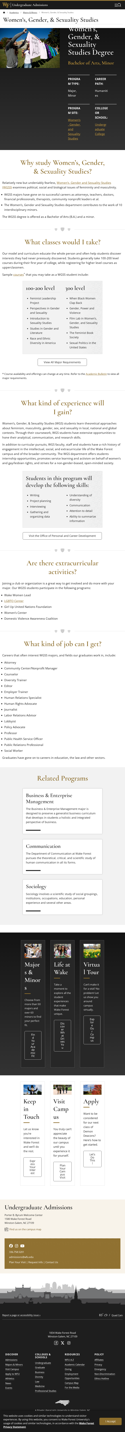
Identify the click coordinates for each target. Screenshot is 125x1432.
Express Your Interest (33, 1167)
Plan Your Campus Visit (63, 1171)
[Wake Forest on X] (62, 1343)
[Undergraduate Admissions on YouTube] (22, 1245)
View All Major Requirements (62, 362)
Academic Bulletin (96, 374)
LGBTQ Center (14, 601)
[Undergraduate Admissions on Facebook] (11, 1245)
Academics (14, 12)
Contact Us (51, 1262)
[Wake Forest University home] (5, 5)
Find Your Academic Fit (33, 1045)
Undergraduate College (100, 129)
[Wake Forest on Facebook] (56, 1343)
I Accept (110, 1421)
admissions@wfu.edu (21, 1257)
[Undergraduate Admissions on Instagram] (16, 1245)
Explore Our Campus (92, 1029)
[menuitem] (6, 12)
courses (18, 275)
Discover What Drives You (62, 1035)
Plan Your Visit (17, 1262)
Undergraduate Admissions (30, 5)
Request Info (35, 1262)
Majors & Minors (30, 12)
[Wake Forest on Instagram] (69, 1343)
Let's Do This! (92, 1158)
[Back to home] (4, 12)
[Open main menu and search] (118, 5)
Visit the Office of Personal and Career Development (62, 536)
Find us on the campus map (25, 1229)
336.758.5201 (16, 1252)
